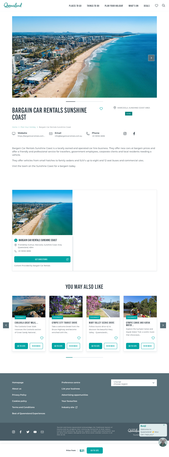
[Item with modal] (84, 57)
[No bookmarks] (156, 5)
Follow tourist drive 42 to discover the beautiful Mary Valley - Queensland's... (101, 329)
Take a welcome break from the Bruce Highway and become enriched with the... (65, 329)
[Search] (163, 5)
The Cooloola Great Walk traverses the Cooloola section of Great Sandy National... (28, 329)
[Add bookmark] (101, 108)
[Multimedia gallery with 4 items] (84, 59)
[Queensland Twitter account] (27, 432)
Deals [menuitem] (147, 5)
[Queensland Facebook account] (20, 432)
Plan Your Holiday (28, 127)
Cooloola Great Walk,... (26, 322)
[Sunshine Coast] (84, 57)
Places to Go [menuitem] (75, 5)
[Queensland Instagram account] (13, 432)
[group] (29, 325)
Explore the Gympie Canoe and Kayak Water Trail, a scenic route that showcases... (140, 332)
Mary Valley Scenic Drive (101, 322)
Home (14, 127)
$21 (82, 450)
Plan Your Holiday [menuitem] (114, 5)
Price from (71, 450)
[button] (18, 58)
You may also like (84, 286)
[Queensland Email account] (42, 432)
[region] (84, 157)
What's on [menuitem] (133, 5)
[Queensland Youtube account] (35, 432)
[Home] (13, 7)
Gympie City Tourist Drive (64, 322)
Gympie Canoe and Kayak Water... (138, 323)
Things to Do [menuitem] (93, 5)
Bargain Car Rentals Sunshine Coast (49, 113)
